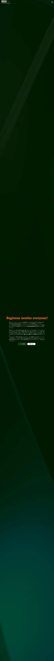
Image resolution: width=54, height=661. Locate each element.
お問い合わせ (31, 343)
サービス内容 (22, 343)
